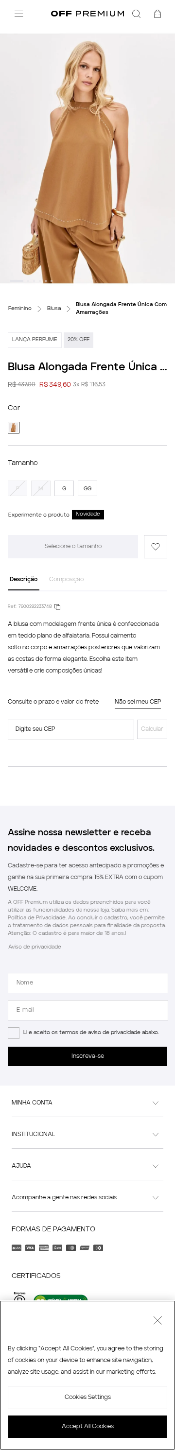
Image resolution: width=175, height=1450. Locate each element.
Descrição (23, 580)
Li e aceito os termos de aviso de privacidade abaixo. (91, 1033)
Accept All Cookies (88, 1427)
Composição (66, 580)
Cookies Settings (88, 1397)
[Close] (157, 1321)
